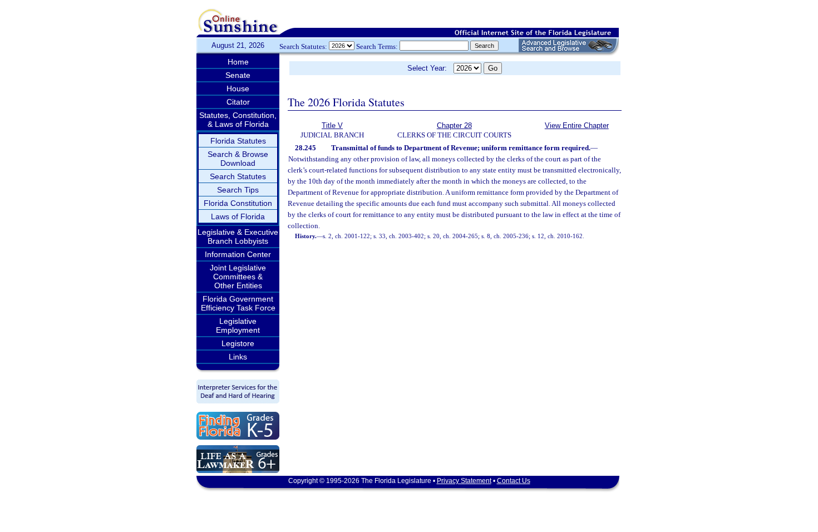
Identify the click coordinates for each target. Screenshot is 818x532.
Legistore (237, 343)
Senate (237, 75)
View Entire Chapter (577, 125)
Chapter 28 (454, 125)
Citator (238, 101)
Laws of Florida (238, 216)
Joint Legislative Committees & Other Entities (238, 276)
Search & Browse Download (238, 159)
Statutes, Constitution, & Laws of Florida (238, 120)
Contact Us (513, 481)
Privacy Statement (464, 481)
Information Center (238, 254)
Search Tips (238, 189)
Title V (332, 125)
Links (238, 356)
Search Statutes (238, 176)
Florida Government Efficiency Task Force (238, 303)
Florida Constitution (238, 203)
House (237, 88)
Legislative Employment (238, 325)
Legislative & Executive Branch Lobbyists (238, 236)
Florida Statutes (238, 140)
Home (238, 61)
